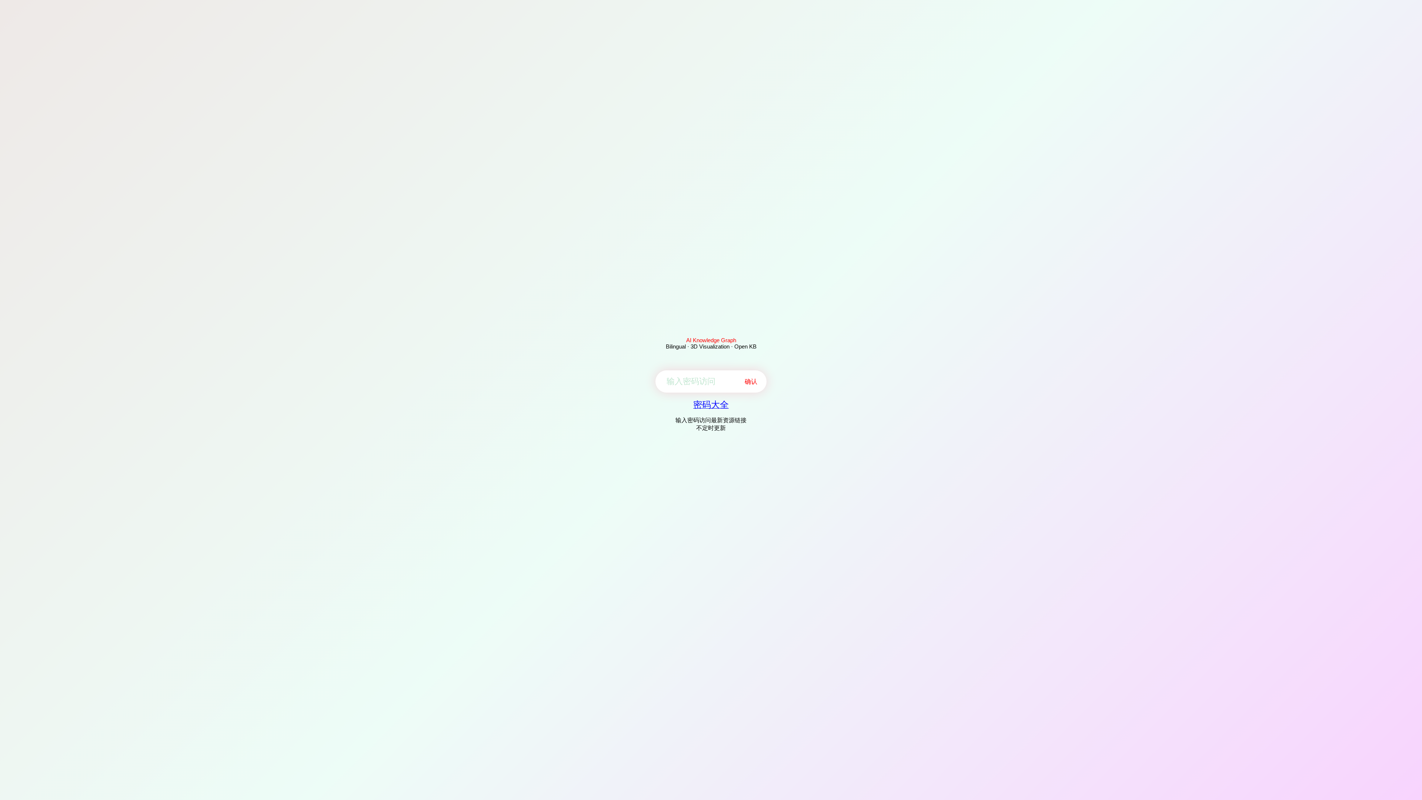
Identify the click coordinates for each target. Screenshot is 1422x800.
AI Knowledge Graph (711, 340)
